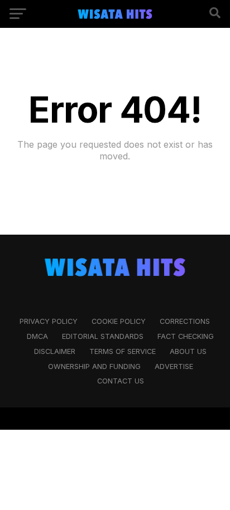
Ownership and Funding (94, 366)
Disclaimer (54, 351)
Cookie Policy (119, 321)
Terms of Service (122, 351)
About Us (188, 351)
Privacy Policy (49, 321)
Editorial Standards (102, 336)
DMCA (37, 336)
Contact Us (120, 381)
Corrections (185, 321)
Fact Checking (185, 336)
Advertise (174, 366)
